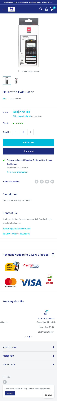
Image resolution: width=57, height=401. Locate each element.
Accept (10, 393)
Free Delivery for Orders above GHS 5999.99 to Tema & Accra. (28, 2)
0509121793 (25, 233)
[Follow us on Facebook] (5, 382)
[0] (52, 9)
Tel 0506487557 (10, 233)
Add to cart (28, 142)
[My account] (46, 9)
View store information (17, 172)
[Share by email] (52, 181)
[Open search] (40, 9)
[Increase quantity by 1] (30, 132)
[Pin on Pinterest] (42, 181)
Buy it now (29, 151)
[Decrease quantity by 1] (16, 132)
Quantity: (7, 132)
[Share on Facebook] (36, 181)
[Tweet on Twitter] (47, 181)
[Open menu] (4, 9)
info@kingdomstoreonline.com (16, 228)
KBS (4, 98)
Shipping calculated (22, 116)
